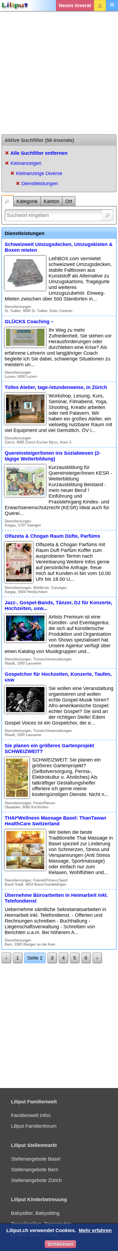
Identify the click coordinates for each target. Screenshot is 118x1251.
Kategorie (27, 201)
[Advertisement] (59, 72)
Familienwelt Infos (30, 1115)
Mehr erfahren (95, 1230)
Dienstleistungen (39, 183)
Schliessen (60, 1244)
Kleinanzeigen (25, 163)
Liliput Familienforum (34, 1126)
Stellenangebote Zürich (36, 1180)
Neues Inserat (75, 5)
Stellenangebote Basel (35, 1159)
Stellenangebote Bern (34, 1169)
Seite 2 (35, 958)
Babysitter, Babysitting (35, 1213)
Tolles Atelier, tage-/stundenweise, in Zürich (56, 387)
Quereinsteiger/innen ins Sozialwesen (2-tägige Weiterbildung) (53, 456)
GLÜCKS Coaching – (29, 321)
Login (100, 5)
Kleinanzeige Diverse (39, 173)
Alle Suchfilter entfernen (39, 153)
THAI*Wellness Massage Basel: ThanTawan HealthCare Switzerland (55, 820)
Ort (68, 201)
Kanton (51, 201)
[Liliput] (15, 5)
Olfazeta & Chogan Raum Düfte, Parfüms (52, 536)
